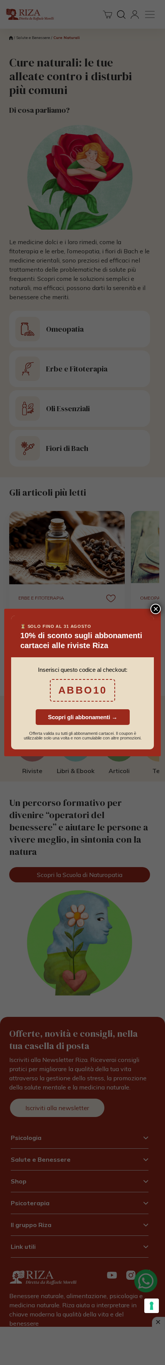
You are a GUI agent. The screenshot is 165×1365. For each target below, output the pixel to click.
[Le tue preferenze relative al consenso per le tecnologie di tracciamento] (151, 1306)
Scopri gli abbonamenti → (82, 717)
